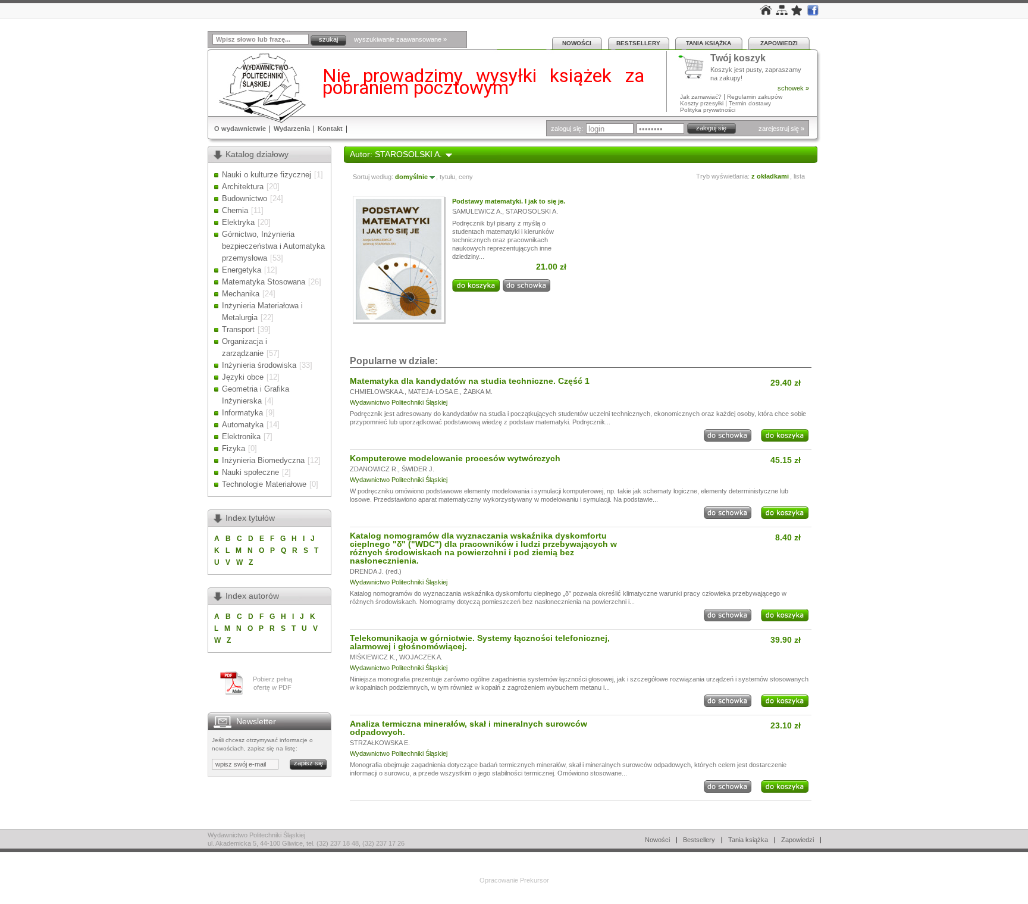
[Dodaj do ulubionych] (797, 13)
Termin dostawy (750, 103)
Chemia (235, 210)
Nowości (576, 43)
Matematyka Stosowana (263, 281)
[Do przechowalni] (526, 289)
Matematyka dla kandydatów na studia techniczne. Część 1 (470, 381)
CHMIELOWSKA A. (377, 391)
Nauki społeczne (250, 472)
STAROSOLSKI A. (532, 211)
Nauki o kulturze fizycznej (266, 174)
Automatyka (243, 424)
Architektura (243, 186)
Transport (238, 329)
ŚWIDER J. (418, 469)
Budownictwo (244, 198)
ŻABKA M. (478, 391)
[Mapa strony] (782, 12)
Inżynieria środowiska (259, 365)
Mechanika (240, 293)
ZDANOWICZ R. (374, 469)
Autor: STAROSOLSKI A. (396, 154)
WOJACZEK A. (421, 657)
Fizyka (233, 448)
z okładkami (770, 176)
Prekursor (534, 880)
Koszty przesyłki (702, 103)
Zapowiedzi (779, 43)
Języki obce (243, 377)
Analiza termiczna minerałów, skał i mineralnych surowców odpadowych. (468, 728)
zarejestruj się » (781, 128)
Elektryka (238, 222)
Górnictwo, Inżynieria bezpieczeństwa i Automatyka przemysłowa (273, 246)
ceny (466, 176)
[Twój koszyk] (694, 67)
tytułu (447, 176)
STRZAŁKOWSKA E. (380, 742)
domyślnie (411, 176)
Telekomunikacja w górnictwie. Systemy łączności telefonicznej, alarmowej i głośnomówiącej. (480, 642)
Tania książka (708, 43)
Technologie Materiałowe (264, 484)
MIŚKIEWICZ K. (373, 657)
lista (799, 176)
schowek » (793, 88)
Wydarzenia (292, 128)
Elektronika (241, 436)
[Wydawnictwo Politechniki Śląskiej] (259, 87)
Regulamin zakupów (754, 96)
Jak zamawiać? (701, 96)
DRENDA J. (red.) (376, 571)
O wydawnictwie (240, 128)
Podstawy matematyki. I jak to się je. (508, 201)
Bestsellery (638, 43)
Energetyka (241, 269)
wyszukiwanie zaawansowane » (400, 39)
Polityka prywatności (707, 110)
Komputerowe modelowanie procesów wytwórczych (455, 458)
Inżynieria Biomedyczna (263, 460)
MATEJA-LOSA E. (434, 391)
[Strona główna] (766, 12)
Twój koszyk (738, 58)
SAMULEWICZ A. (477, 211)
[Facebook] (813, 13)
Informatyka (242, 412)
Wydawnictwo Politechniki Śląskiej (398, 402)
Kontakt (330, 128)
